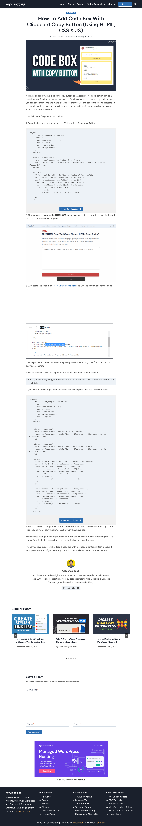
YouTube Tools (82, 803)
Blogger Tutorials (117, 803)
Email (77, 724)
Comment (32, 689)
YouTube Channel (83, 796)
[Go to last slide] (15, 635)
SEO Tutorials (115, 800)
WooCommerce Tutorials (121, 810)
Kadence (100, 822)
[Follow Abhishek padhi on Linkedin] (78, 588)
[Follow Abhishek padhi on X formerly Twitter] (64, 588)
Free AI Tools (115, 814)
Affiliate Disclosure (51, 810)
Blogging (71, 13)
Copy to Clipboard (71, 209)
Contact (46, 800)
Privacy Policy (48, 814)
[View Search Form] (135, 4)
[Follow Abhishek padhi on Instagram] (68, 588)
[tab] (66, 658)
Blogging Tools (82, 800)
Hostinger (78, 822)
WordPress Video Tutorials (121, 807)
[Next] (126, 635)
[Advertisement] (71, 308)
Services (125, 4)
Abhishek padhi (59, 36)
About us (46, 796)
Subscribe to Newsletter (87, 814)
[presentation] (30, 624)
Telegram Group (83, 807)
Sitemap (46, 807)
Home (62, 4)
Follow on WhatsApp (85, 810)
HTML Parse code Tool (65, 285)
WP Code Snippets (118, 796)
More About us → (22, 811)
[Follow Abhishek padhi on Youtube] (73, 588)
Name (30, 724)
